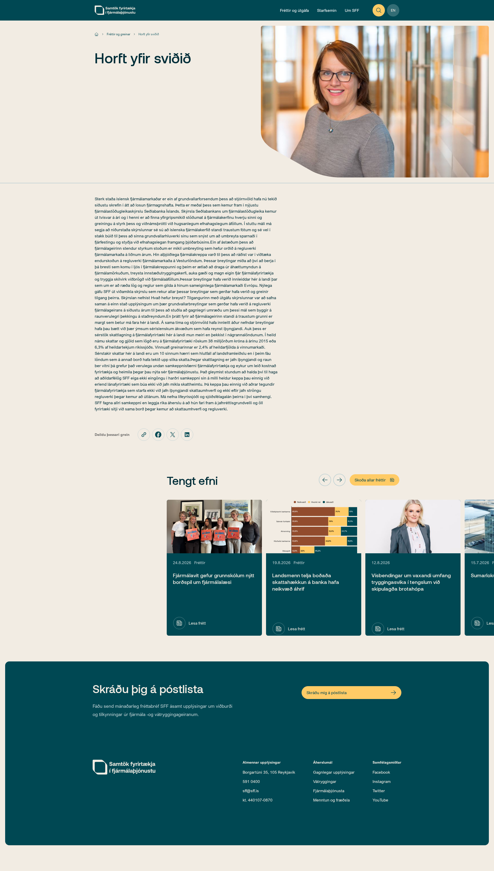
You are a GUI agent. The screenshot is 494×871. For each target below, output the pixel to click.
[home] (115, 10)
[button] (325, 480)
